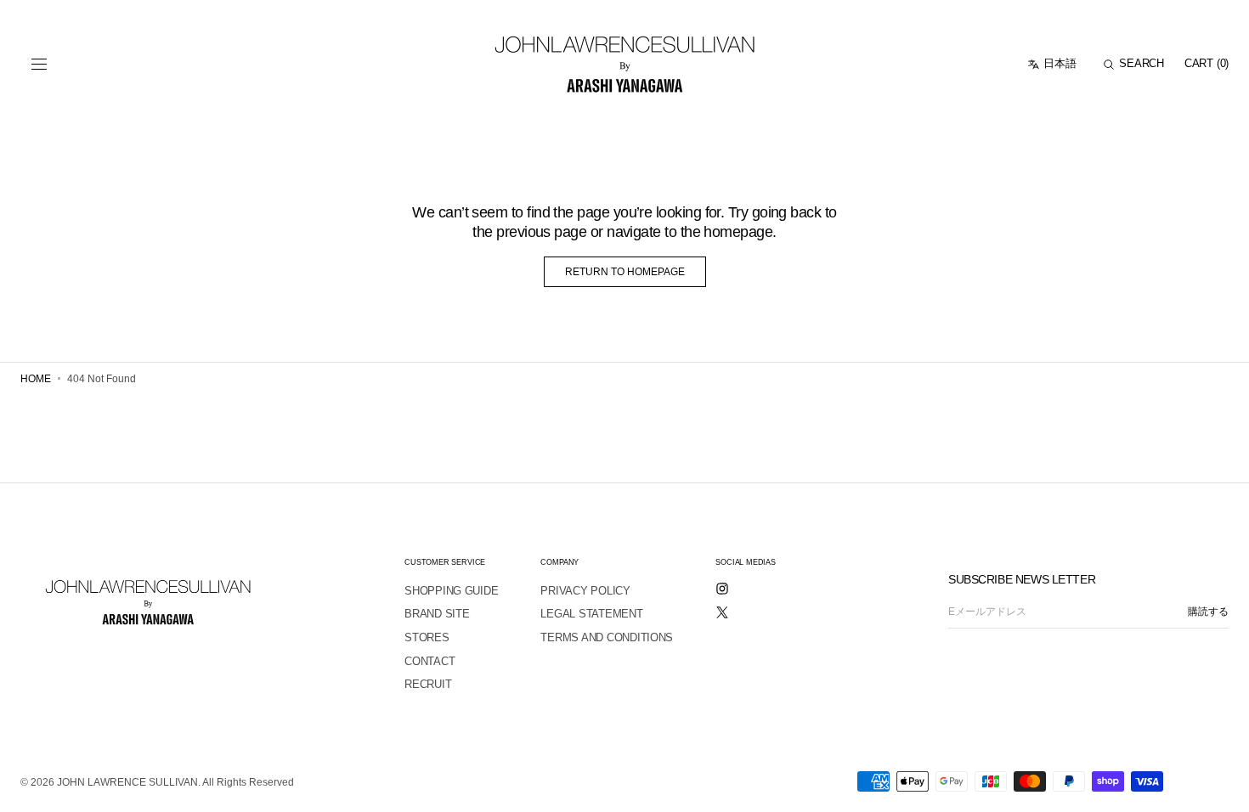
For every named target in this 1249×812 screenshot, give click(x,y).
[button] (39, 64)
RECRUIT (427, 684)
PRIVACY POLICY (585, 590)
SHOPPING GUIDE (451, 590)
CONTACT (429, 661)
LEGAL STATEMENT (591, 613)
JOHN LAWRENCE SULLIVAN (127, 782)
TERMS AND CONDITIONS (606, 637)
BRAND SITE (436, 613)
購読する (1208, 611)
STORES (426, 637)
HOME (35, 379)
